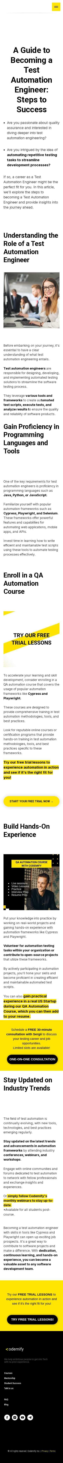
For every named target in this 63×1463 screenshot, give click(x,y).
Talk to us (8, 1388)
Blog (6, 1404)
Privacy (45, 1451)
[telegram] (30, 1419)
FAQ (6, 1399)
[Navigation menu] (56, 7)
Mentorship (9, 1378)
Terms (52, 1451)
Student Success (12, 1383)
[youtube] (22, 1419)
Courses (8, 1373)
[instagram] (15, 1419)
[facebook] (7, 1419)
